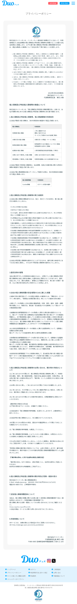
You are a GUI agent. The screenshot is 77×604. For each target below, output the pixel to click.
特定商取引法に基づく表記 (38, 572)
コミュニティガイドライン (15, 579)
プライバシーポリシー (14, 572)
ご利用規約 (57, 569)
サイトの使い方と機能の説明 (16, 576)
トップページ (11, 569)
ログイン (33, 569)
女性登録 (53, 3)
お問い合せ (57, 572)
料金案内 (33, 576)
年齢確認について (59, 576)
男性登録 (64, 3)
